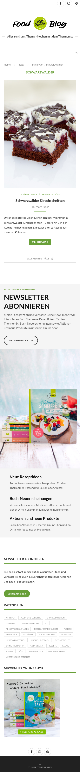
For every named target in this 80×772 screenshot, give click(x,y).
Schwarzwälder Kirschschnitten (40, 200)
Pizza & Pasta (36, 646)
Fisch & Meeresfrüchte (46, 629)
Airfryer (10, 618)
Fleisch (68, 629)
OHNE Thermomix (15, 646)
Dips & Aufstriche (30, 623)
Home (7, 64)
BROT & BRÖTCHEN (56, 618)
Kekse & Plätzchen (15, 640)
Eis (46, 623)
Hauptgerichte (47, 634)
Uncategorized (56, 651)
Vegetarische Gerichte (18, 657)
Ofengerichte (62, 640)
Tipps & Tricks (36, 651)
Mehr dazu (39, 241)
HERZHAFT (66, 634)
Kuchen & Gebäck (40, 640)
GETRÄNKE (28, 634)
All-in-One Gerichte (31, 618)
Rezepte (53, 646)
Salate (65, 646)
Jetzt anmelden (17, 593)
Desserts (10, 623)
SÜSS (21, 651)
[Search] (76, 52)
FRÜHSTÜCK (11, 634)
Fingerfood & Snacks (17, 629)
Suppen (9, 651)
